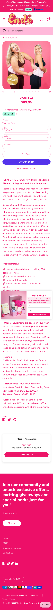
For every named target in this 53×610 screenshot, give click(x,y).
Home (4, 38)
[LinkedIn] (16, 563)
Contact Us (7, 552)
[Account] (41, 18)
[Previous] (3, 91)
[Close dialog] (50, 292)
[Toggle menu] (3, 19)
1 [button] (14, 92)
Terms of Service (8, 599)
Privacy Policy (36, 595)
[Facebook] (3, 563)
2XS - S (8, 130)
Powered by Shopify (36, 603)
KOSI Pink (13, 38)
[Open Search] (4, 30)
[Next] (49, 91)
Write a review (26, 454)
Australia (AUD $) (12, 579)
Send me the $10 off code (39, 314)
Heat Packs (11, 123)
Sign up (12, 523)
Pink (9, 138)
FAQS (5, 543)
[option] (26, 65)
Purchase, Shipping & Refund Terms (15, 595)
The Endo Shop (22, 603)
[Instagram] (8, 563)
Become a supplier (11, 547)
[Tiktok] (12, 563)
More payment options (26, 168)
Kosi (6, 120)
